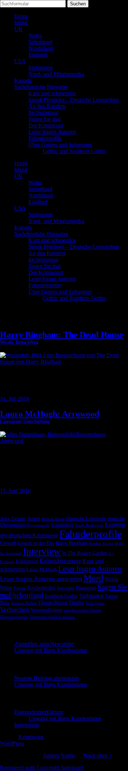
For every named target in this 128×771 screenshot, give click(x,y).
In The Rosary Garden (84, 553)
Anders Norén (59, 755)
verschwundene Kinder (83, 610)
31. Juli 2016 (14, 399)
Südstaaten (40, 68)
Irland (20, 23)
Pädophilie (65, 588)
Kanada (23, 80)
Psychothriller (41, 587)
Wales (35, 35)
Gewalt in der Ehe (36, 543)
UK (18, 29)
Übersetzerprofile (14, 617)
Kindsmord (27, 561)
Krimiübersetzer (60, 560)
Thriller (76, 602)
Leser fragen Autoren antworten (41, 578)
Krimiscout (30, 737)
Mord (93, 578)
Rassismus (86, 587)
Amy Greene (13, 518)
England (37, 55)
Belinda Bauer (53, 519)
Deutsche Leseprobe (86, 518)
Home (21, 16)
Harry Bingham (71, 543)
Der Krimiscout (45, 125)
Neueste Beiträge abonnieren (46, 678)
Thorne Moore (52, 602)
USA (20, 61)
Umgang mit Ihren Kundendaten (50, 650)
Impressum (26, 725)
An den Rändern (47, 106)
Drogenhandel (38, 525)
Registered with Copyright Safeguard (42, 768)
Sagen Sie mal (44, 119)
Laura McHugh (41, 569)
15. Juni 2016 (15, 491)
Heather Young (101, 544)
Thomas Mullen (24, 603)
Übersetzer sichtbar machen (52, 617)
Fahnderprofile (45, 138)
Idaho (119, 544)
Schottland (40, 42)
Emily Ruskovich (89, 525)
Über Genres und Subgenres (60, 145)
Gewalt (8, 543)
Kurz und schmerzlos (52, 93)
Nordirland (40, 48)
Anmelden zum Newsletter (44, 644)
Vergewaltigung (46, 610)
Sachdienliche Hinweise (41, 87)
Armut (33, 518)
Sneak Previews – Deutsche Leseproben (73, 100)
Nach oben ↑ (97, 755)
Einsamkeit (62, 525)
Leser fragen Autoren (52, 132)
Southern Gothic (61, 596)
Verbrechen (14, 609)
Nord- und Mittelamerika (56, 74)
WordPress (12, 743)
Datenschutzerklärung (38, 712)
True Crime (95, 603)
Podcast (20, 588)
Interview (42, 551)
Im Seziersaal (43, 113)
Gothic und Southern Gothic (74, 151)
